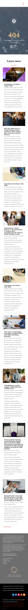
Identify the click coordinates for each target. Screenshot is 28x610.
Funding (16, 340)
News (5, 90)
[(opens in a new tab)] (14, 74)
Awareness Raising (9, 392)
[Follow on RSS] (24, 595)
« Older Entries (7, 527)
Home (14, 47)
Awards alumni (13, 138)
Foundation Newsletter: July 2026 (14, 184)
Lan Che (8, 136)
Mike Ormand (9, 87)
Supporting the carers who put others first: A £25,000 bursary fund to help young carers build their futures (13, 498)
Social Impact (17, 344)
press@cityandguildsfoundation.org (10, 555)
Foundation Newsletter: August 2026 (12, 85)
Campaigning (19, 392)
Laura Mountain (10, 390)
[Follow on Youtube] (21, 595)
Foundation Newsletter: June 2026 (12, 286)
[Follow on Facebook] (16, 595)
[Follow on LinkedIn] (13, 595)
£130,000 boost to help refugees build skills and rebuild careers (12, 387)
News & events (12, 90)
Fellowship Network (9, 240)
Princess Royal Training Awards (13, 143)
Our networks (17, 140)
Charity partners (12, 238)
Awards (6, 138)
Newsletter (20, 90)
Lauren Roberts (10, 502)
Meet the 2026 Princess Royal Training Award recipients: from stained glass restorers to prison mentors (12, 132)
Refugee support (8, 344)
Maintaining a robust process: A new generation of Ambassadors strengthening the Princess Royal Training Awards (13, 231)
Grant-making (8, 504)
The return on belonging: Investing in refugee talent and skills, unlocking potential (13, 334)
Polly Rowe (9, 338)
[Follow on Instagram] (19, 595)
